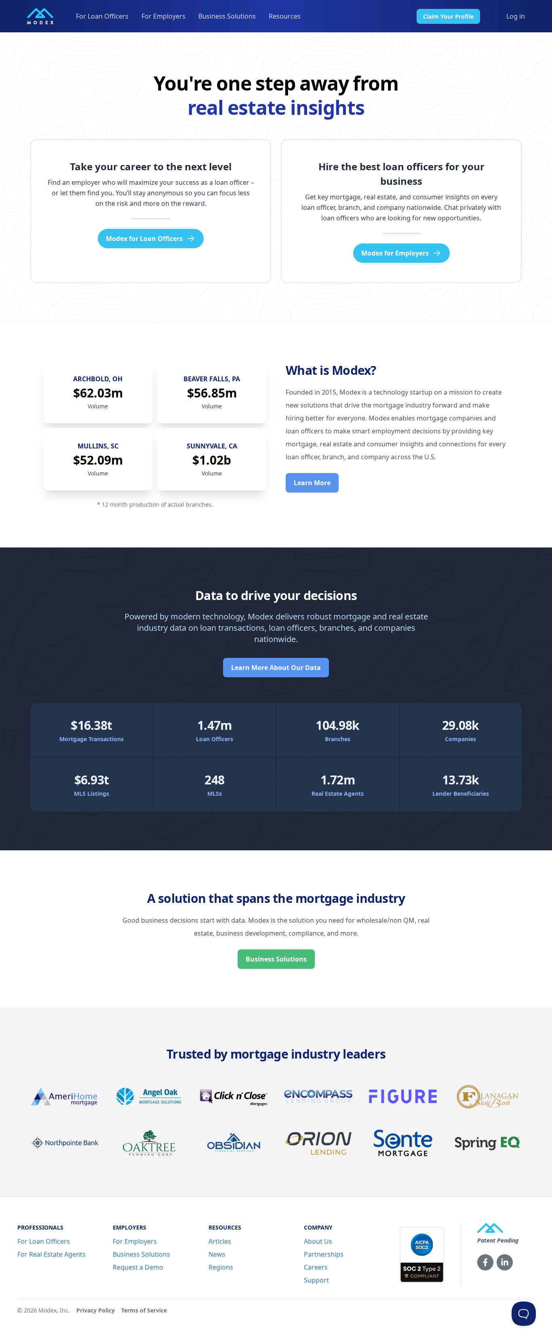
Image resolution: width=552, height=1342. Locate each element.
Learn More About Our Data (276, 667)
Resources (285, 16)
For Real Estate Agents (51, 1254)
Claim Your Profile (448, 16)
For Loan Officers (102, 16)
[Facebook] (485, 1262)
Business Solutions (227, 16)
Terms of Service (144, 1310)
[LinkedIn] (505, 1262)
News (217, 1254)
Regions (221, 1267)
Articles (220, 1241)
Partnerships (323, 1254)
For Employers (163, 16)
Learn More (312, 482)
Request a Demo (138, 1267)
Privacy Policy (95, 1310)
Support (316, 1280)
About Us (318, 1241)
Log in (515, 16)
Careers (316, 1267)
